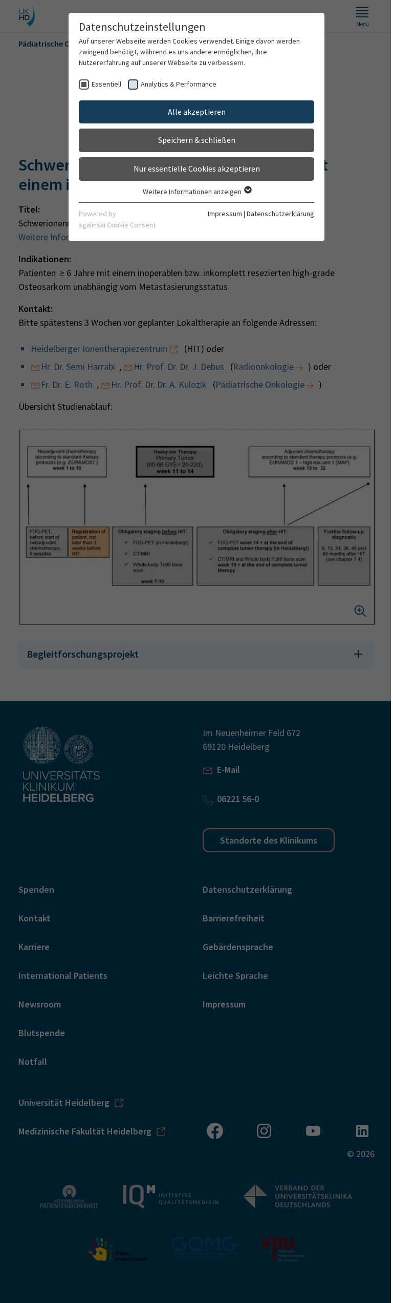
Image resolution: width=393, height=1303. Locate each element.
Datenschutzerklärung (277, 213)
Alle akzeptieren (193, 112)
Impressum (221, 213)
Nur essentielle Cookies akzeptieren (192, 168)
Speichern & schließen (192, 140)
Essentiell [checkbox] (103, 84)
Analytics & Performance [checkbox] (175, 84)
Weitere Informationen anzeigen (189, 191)
